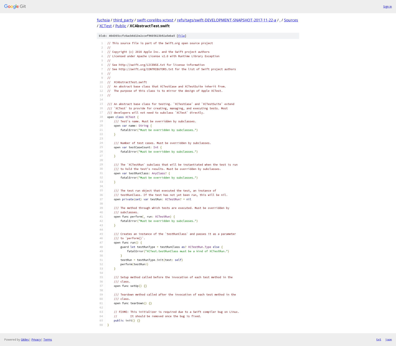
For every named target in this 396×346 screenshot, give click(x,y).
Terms (47, 339)
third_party (123, 20)
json (388, 339)
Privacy (36, 339)
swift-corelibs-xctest (155, 20)
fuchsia (103, 20)
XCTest (105, 25)
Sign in (387, 6)
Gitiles (25, 339)
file (181, 36)
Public (120, 25)
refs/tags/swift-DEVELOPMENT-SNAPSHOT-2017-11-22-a (226, 20)
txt (378, 339)
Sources (291, 20)
